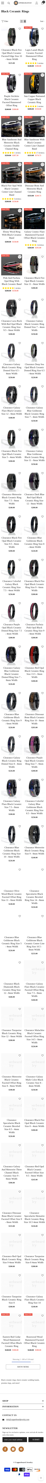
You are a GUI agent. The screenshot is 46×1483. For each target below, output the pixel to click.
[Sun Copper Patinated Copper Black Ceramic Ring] (34, 83)
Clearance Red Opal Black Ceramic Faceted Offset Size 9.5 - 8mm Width (34, 1171)
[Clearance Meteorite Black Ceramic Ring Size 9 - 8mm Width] (34, 834)
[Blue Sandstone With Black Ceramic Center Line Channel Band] (34, 126)
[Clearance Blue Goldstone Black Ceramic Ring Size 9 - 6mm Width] (11, 701)
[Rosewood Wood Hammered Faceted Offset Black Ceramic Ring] (34, 1323)
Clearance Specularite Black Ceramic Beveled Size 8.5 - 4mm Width (11, 1126)
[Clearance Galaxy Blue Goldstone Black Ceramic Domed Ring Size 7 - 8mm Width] (11, 654)
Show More (23, 1367)
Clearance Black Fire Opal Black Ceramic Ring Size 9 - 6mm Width (34, 586)
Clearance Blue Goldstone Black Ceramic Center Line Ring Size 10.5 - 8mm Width (34, 943)
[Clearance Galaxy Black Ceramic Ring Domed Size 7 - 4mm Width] (34, 307)
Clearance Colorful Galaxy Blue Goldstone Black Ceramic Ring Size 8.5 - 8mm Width (34, 807)
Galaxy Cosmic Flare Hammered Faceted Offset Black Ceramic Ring (34, 236)
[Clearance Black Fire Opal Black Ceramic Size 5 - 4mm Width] (11, 438)
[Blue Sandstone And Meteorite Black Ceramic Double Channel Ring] (11, 126)
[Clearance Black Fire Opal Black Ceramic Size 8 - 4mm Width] (34, 1106)
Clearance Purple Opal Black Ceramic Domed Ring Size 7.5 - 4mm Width (11, 629)
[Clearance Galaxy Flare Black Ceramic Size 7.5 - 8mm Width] (11, 788)
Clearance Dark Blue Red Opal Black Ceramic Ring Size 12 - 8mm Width (34, 499)
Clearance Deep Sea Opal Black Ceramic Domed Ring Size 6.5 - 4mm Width (34, 369)
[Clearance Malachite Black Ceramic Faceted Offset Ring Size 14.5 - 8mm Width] (34, 1017)
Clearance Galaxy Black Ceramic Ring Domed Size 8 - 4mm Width (11, 762)
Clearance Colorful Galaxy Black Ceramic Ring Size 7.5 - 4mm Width (11, 586)
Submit (36, 1440)
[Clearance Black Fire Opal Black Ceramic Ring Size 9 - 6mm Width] (34, 568)
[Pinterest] (21, 1449)
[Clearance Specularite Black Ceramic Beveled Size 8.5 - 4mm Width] (11, 1106)
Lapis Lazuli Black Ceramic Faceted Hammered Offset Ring (34, 54)
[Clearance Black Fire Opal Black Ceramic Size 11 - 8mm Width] (34, 264)
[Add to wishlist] (19, 29)
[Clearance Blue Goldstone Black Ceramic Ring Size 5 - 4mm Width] (11, 924)
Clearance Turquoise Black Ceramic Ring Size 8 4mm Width (34, 1259)
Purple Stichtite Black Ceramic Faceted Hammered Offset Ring (11, 101)
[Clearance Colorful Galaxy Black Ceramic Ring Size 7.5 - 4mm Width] (11, 568)
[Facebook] (5, 1449)
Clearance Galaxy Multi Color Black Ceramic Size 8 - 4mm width (34, 1081)
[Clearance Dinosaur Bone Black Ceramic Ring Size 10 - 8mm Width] (34, 701)
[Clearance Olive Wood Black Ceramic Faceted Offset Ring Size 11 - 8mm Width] (11, 877)
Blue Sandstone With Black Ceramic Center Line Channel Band (34, 144)
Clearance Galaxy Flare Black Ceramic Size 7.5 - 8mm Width (12, 806)
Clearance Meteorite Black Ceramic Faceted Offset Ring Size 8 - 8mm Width (11, 1081)
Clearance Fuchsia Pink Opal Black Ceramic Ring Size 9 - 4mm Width (34, 629)
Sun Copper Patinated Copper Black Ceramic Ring (34, 99)
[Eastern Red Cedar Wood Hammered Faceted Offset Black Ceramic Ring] (11, 1323)
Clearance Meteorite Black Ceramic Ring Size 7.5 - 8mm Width (11, 499)
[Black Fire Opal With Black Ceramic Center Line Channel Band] (11, 172)
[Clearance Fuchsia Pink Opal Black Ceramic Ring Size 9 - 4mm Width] (34, 611)
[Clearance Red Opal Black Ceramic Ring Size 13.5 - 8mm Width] (34, 654)
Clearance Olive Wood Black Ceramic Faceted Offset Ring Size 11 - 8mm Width (11, 895)
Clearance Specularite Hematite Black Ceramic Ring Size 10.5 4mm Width (34, 1217)
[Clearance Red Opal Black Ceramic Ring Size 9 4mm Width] (11, 1243)
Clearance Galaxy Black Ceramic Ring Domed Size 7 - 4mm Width (34, 325)
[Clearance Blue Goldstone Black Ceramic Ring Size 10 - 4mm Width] (11, 834)
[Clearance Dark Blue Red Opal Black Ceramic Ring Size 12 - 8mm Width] (34, 481)
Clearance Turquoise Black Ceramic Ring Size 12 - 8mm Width (11, 1033)
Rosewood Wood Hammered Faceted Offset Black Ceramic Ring (34, 1341)
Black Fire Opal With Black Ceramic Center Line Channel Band (11, 190)
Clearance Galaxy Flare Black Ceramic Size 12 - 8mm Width (11, 410)
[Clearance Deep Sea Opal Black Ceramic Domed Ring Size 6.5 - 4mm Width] (34, 351)
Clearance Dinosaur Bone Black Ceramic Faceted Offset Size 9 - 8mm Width (11, 1217)
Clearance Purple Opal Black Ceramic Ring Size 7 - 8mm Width (34, 762)
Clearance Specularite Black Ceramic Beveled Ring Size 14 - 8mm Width (34, 896)
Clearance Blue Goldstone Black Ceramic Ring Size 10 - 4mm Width (12, 852)
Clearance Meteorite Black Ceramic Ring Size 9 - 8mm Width (34, 850)
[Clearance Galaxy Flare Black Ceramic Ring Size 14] (34, 1283)
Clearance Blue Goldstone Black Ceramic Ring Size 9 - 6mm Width (12, 719)
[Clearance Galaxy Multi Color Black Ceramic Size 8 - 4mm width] (34, 1063)
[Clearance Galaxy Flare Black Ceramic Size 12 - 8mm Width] (11, 394)
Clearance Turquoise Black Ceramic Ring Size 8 (11, 1299)
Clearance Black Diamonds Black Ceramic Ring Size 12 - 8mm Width (12, 988)
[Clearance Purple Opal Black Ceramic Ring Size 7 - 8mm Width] (34, 744)
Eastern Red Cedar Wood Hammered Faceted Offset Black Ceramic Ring (12, 1341)
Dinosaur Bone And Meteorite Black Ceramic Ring (34, 188)
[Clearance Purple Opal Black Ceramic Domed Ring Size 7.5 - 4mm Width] (11, 611)
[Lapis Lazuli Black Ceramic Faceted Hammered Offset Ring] (34, 36)
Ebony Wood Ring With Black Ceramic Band (11, 234)
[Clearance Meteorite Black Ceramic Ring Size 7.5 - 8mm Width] (11, 481)
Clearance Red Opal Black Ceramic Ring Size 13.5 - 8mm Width (34, 672)
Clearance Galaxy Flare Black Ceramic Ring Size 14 (34, 1299)
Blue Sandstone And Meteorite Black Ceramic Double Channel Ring (11, 144)
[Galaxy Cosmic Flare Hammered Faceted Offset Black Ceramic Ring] (34, 218)
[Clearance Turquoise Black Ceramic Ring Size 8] (11, 1283)
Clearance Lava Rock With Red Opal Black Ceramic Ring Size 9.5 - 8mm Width (11, 325)
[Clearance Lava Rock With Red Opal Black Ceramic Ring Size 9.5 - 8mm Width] (11, 307)
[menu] (2, 3)
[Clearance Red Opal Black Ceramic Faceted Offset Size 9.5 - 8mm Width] (34, 1153)
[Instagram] (13, 1449)
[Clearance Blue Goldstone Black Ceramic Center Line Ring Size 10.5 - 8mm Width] (34, 924)
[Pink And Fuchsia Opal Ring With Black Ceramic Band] (11, 264)
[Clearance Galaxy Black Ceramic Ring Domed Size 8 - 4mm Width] (11, 744)
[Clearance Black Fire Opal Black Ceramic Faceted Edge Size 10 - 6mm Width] (11, 36)
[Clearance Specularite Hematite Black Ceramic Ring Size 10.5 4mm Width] (34, 1199)
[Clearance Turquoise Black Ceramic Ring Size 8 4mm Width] (34, 1243)
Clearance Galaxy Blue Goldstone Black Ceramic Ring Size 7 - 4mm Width (34, 412)
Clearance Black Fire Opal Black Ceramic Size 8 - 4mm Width (34, 1123)
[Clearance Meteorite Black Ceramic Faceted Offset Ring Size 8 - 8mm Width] (11, 1063)
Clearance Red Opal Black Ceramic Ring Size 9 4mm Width (11, 1259)
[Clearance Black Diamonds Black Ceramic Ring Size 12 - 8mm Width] (11, 970)
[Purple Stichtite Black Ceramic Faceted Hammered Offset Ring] (11, 83)
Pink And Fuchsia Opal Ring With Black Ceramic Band (12, 281)
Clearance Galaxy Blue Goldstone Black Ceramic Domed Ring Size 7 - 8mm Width (12, 673)
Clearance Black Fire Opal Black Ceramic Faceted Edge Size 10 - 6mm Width (11, 54)
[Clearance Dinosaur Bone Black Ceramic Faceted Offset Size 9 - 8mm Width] (11, 1199)
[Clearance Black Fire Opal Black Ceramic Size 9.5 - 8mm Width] (11, 524)
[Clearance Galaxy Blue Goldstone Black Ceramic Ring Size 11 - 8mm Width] (34, 438)
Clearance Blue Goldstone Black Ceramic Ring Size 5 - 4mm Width (12, 942)
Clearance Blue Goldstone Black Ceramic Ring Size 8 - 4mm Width (34, 542)
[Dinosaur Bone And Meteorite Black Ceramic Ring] (34, 172)
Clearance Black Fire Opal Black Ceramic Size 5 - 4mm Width (12, 454)
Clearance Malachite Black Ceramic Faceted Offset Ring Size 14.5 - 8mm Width (34, 1036)
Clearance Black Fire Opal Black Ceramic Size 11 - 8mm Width (34, 281)
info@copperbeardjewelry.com (17, 1419)
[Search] (8, 3)
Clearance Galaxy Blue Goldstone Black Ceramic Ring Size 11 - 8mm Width (34, 456)
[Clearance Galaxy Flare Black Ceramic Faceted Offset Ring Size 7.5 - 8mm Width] (34, 970)
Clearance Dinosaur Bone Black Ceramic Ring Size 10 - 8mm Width (34, 719)
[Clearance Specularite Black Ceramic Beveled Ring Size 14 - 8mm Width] (34, 877)
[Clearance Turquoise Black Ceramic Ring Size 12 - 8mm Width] (11, 1017)
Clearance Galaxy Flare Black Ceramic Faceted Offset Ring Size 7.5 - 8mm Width (34, 989)
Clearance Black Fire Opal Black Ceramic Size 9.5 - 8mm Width (12, 542)
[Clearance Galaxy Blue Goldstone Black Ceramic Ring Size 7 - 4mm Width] (34, 394)
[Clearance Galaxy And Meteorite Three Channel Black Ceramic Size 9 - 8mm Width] (11, 1153)
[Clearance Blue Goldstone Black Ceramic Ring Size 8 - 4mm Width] (34, 524)
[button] (21, 21)
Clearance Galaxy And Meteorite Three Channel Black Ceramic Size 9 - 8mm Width (12, 1172)
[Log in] (36, 3)
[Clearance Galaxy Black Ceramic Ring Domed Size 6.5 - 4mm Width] (11, 351)
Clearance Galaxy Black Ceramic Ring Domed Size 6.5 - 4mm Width (11, 369)
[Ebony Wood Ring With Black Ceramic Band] (11, 218)
